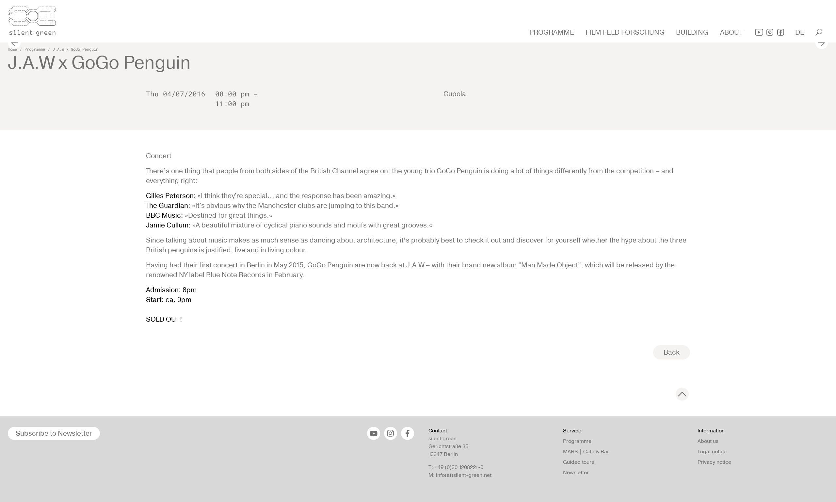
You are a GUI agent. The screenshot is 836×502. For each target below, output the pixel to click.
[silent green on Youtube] (759, 32)
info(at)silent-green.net (463, 475)
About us (708, 441)
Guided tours (578, 462)
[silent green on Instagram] (770, 32)
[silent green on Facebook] (781, 32)
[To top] (682, 394)
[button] (552, 32)
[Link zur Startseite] (35, 19)
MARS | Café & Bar (586, 451)
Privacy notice (714, 462)
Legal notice (712, 451)
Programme (34, 49)
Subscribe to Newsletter (54, 433)
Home (12, 49)
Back (672, 352)
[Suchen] (819, 32)
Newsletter (576, 472)
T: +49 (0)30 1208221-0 (455, 467)
